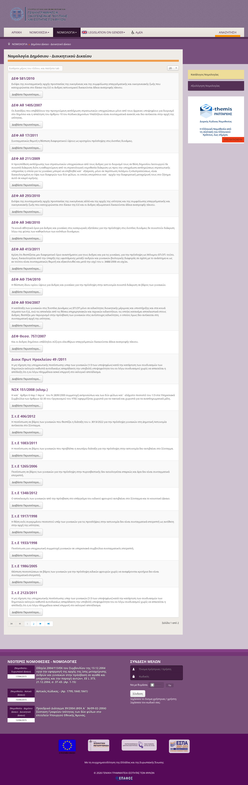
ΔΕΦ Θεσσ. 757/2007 (28, 336)
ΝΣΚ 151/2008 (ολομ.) (29, 389)
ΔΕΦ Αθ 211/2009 (25, 158)
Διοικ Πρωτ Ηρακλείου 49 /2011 (38, 359)
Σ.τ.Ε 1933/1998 (24, 542)
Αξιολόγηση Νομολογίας (205, 85)
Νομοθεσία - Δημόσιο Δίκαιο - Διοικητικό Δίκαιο (21, 712)
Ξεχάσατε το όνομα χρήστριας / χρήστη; (153, 699)
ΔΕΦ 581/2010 (22, 78)
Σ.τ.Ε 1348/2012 (24, 493)
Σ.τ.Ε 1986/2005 (24, 566)
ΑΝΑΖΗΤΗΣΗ (227, 32)
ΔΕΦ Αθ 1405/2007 (26, 105)
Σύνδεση (138, 693)
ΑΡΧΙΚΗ (17, 32)
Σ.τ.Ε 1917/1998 (24, 516)
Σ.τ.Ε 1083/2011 (24, 443)
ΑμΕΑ (139, 32)
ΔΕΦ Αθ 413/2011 (25, 249)
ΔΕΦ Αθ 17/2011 (24, 135)
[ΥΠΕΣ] (139, 745)
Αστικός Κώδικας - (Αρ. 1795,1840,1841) (62, 691)
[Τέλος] (49, 624)
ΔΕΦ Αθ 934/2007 (25, 302)
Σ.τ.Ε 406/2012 (23, 416)
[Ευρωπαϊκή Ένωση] (67, 747)
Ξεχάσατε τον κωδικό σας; (145, 702)
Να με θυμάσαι (139, 685)
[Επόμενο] (41, 624)
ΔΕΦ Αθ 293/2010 (25, 195)
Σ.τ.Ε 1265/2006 (24, 466)
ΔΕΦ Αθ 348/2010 (25, 222)
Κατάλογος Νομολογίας (205, 74)
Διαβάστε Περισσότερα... (26, 94)
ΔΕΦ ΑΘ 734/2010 (25, 279)
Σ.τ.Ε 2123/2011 (24, 592)
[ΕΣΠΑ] (179, 746)
